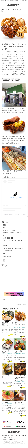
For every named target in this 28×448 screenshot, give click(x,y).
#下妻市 (23, 404)
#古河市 (10, 353)
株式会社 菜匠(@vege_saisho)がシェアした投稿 (15, 214)
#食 (12, 79)
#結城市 (10, 327)
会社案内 (3, 437)
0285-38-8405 (8, 238)
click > (10, 334)
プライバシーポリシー (9, 439)
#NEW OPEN (6, 79)
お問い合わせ (11, 437)
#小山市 (17, 79)
